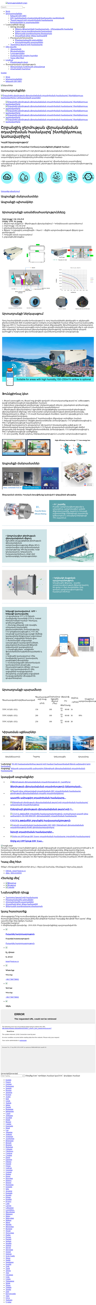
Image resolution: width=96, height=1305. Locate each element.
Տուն (8, 11)
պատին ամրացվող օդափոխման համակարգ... (38, 798)
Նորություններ (17, 53)
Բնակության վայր (19, 62)
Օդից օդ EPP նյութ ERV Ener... (26, 841)
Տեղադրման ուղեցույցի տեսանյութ (27, 67)
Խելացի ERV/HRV (18, 16)
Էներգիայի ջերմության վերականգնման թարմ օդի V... (41, 809)
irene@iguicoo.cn (12, 961)
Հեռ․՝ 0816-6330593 (14, 873)
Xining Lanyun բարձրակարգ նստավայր (33, 31)
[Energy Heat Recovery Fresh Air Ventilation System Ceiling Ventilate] (50, 805)
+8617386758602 (12, 979)
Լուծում (9, 60)
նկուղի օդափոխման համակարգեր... (32, 832)
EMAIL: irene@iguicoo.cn (16, 871)
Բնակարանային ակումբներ (29, 40)
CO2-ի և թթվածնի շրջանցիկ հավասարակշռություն (40, 820)
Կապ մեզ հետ (17, 58)
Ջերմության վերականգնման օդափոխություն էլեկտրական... (46, 786)
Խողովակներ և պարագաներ (24, 22)
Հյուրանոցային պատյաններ (29, 42)
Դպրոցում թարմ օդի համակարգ (26, 45)
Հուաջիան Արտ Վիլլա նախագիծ (31, 36)
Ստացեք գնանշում (10, 191)
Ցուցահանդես (17, 51)
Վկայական (15, 49)
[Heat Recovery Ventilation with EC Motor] (40, 782)
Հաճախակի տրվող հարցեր (24, 56)
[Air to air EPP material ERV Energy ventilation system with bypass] (50, 836)
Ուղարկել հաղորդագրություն (20, 943)
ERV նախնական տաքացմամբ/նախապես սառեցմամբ (37, 18)
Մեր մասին (11, 47)
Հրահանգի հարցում (20, 69)
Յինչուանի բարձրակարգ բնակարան (33, 33)
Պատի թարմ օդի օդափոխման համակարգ (31, 20)
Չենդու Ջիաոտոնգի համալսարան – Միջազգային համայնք (44, 29)
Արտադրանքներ (14, 14)
